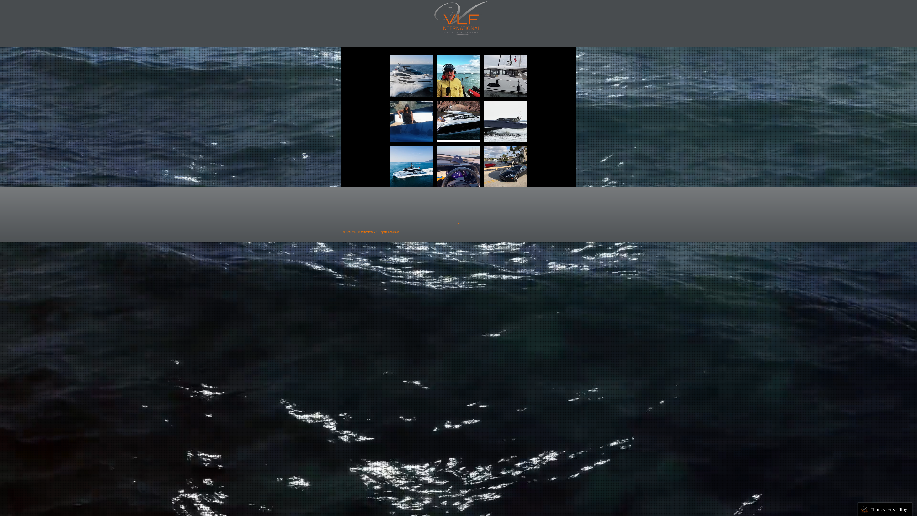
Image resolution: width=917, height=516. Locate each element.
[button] (411, 76)
